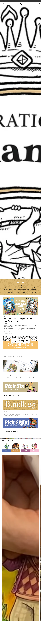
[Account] (37, 4)
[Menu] (1, 4)
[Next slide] (39, 616)
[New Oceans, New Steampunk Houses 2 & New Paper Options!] (20, 316)
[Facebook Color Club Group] (20, 370)
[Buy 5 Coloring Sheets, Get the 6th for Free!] (20, 390)
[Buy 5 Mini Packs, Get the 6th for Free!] (20, 427)
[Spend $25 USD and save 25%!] (20, 408)
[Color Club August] (20, 347)
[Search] (3, 4)
